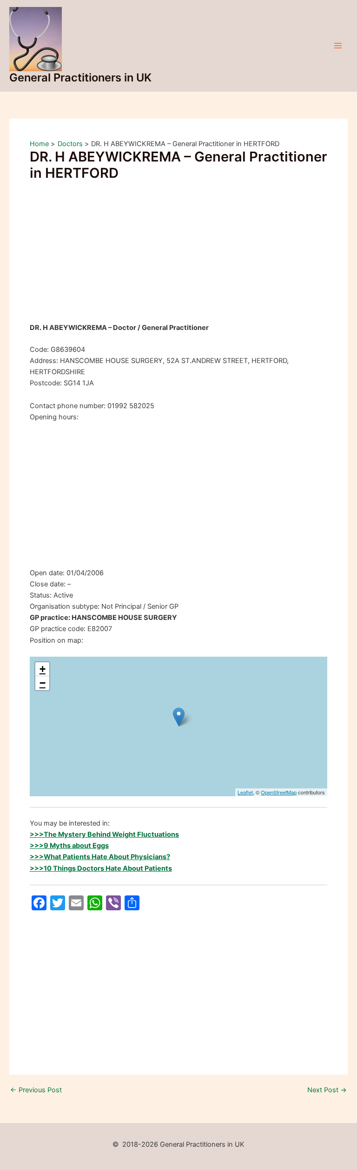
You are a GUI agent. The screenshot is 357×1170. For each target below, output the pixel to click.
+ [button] (43, 669)
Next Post (327, 1090)
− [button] (43, 683)
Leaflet (245, 792)
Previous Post (36, 1090)
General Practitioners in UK (80, 77)
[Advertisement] (178, 253)
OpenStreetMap (279, 792)
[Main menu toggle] (338, 45)
